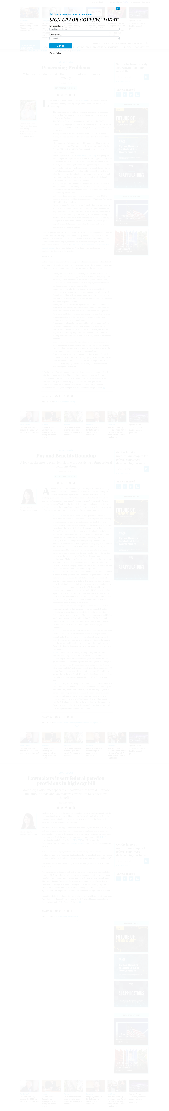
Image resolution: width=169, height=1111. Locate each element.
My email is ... (56, 26)
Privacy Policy (55, 53)
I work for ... (55, 34)
